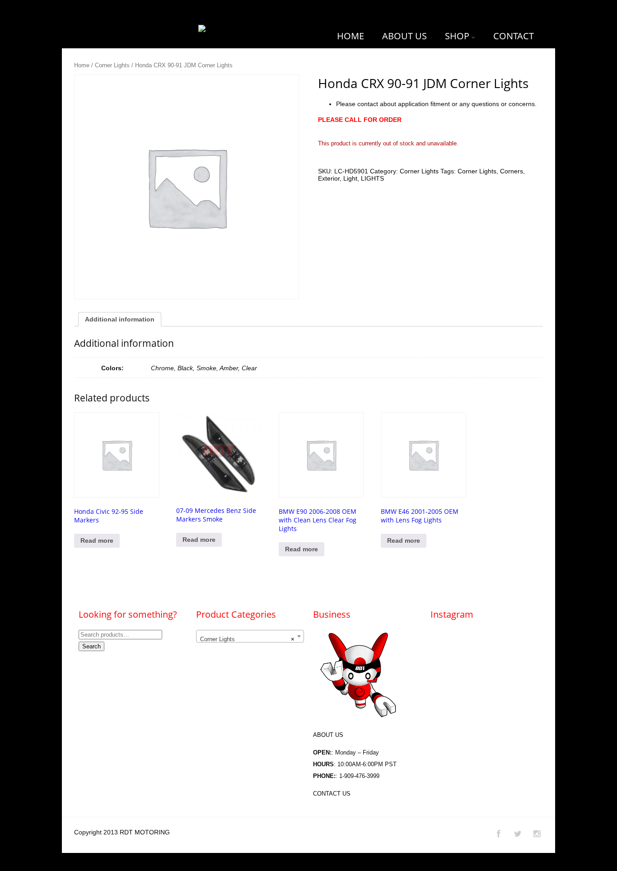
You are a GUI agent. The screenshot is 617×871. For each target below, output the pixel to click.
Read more (96, 540)
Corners (511, 171)
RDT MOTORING (145, 832)
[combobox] (250, 636)
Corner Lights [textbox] (247, 639)
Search (91, 646)
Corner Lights (112, 65)
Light (350, 178)
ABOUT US (404, 36)
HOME (350, 36)
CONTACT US (332, 793)
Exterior (329, 178)
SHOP (457, 36)
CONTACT (513, 36)
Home (81, 65)
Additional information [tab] (119, 319)
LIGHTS (372, 178)
